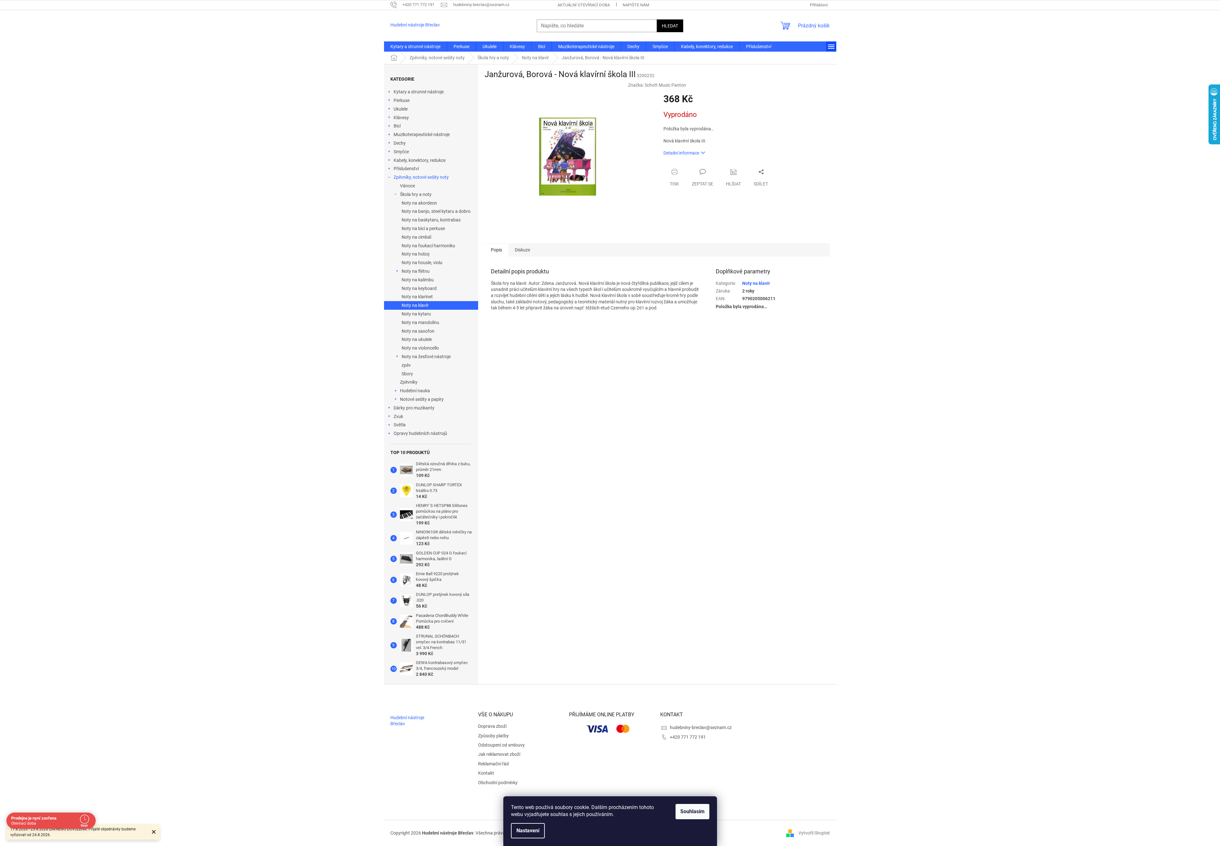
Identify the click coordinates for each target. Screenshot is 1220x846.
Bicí (397, 125)
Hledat (670, 25)
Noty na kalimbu (418, 279)
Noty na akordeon (419, 203)
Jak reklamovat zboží (499, 754)
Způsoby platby (493, 735)
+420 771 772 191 (688, 737)
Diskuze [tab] (522, 249)
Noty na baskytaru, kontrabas (431, 219)
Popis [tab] (496, 249)
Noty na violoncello (420, 348)
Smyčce (401, 151)
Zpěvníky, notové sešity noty (421, 177)
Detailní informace (681, 152)
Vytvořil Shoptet (814, 832)
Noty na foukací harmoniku (428, 245)
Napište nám (636, 5)
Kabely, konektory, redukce (420, 160)
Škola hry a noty (416, 194)
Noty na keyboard (419, 288)
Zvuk (398, 416)
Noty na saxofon (418, 331)
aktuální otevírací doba (584, 5)
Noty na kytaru (416, 313)
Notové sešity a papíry (422, 399)
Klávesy (401, 117)
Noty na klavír (415, 305)
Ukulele (401, 109)
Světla (400, 424)
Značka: (657, 85)
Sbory (407, 373)
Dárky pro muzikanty (414, 407)
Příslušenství (406, 168)
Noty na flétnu (416, 271)
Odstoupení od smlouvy (501, 745)
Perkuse (402, 100)
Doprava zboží (492, 726)
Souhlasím (692, 811)
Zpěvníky (409, 382)
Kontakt (486, 773)
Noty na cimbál (416, 237)
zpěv (406, 365)
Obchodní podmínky (498, 782)
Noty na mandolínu (420, 322)
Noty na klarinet (417, 296)
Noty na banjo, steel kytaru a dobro (436, 211)
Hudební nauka (415, 390)
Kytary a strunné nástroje (419, 91)
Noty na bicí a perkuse (423, 228)
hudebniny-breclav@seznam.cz (701, 727)
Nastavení (527, 831)
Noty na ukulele (417, 339)
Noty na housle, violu (422, 262)
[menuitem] (415, 46)
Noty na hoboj (415, 254)
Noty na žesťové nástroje (426, 356)
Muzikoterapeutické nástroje (422, 134)
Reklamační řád (493, 763)
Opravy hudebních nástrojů (420, 433)
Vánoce (407, 185)
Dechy (400, 143)
